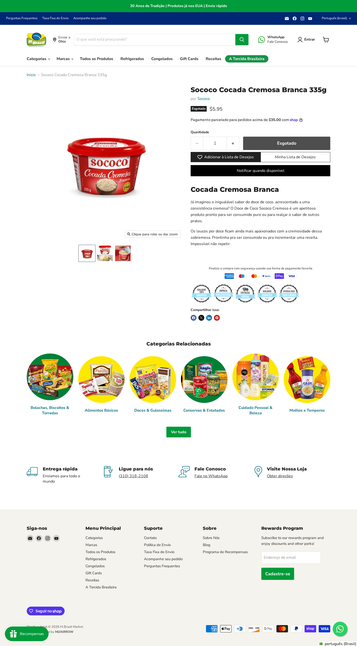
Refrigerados (132, 59)
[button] (87, 253)
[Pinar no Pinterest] (217, 318)
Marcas (64, 59)
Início (31, 75)
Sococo (203, 98)
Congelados (162, 59)
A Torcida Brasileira (246, 59)
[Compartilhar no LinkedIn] (209, 318)
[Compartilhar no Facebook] (193, 318)
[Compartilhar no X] (201, 318)
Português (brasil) (334, 18)
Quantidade (200, 132)
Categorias (37, 59)
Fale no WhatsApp (211, 476)
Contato (150, 537)
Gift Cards (189, 59)
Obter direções (280, 476)
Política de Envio (157, 544)
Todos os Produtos (96, 59)
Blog (206, 544)
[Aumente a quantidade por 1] (233, 143)
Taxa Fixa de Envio (55, 18)
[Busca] (241, 39)
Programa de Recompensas (225, 551)
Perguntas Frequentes (21, 18)
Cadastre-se (277, 574)
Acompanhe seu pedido (89, 18)
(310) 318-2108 (133, 476)
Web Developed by (50, 632)
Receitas (213, 59)
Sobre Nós (211, 537)
